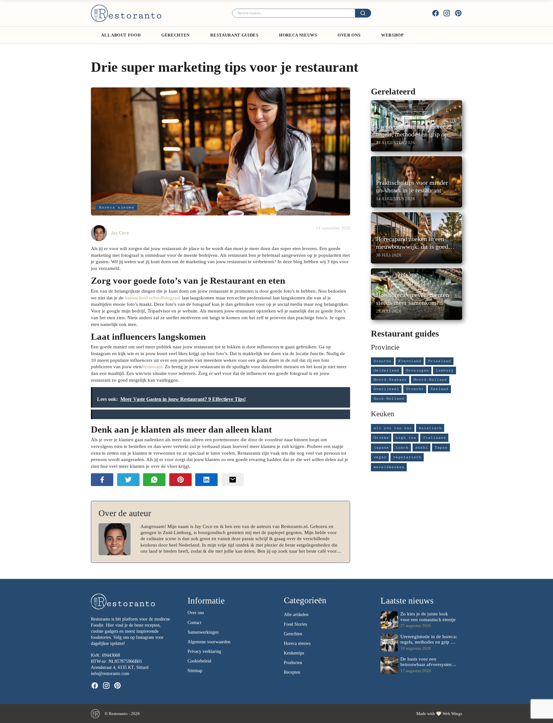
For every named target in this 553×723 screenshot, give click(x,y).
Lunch (402, 447)
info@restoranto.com (110, 673)
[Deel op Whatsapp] (154, 479)
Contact (194, 622)
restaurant (152, 366)
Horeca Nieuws (298, 35)
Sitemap (195, 670)
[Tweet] (128, 479)
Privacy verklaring (204, 651)
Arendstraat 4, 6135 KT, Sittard (119, 667)
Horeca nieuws (116, 207)
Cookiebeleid (199, 661)
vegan (379, 457)
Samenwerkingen (203, 632)
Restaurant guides (234, 35)
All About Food (120, 35)
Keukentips (294, 653)
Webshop (392, 35)
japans (381, 447)
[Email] (232, 479)
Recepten (292, 672)
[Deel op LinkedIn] (206, 479)
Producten (293, 662)
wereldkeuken (388, 467)
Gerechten (175, 35)
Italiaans (434, 437)
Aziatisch (430, 428)
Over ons (349, 35)
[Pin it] (180, 479)
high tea (406, 437)
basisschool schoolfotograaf (152, 297)
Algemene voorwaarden (209, 641)
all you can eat (392, 428)
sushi (421, 447)
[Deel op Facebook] (102, 479)
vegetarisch (407, 457)
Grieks (381, 437)
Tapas (441, 447)
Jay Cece (120, 232)
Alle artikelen (296, 614)
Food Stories (295, 624)
